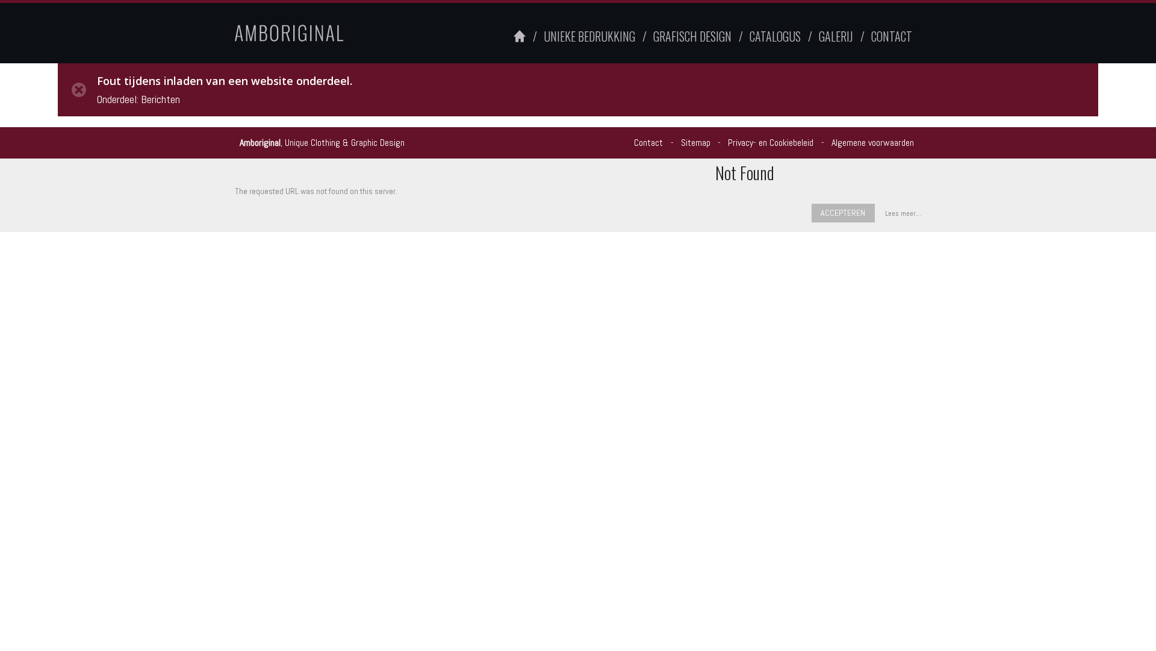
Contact (648, 142)
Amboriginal (260, 142)
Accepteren (843, 212)
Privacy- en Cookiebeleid (770, 142)
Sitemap (695, 142)
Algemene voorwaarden (872, 142)
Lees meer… (903, 213)
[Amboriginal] (312, 33)
